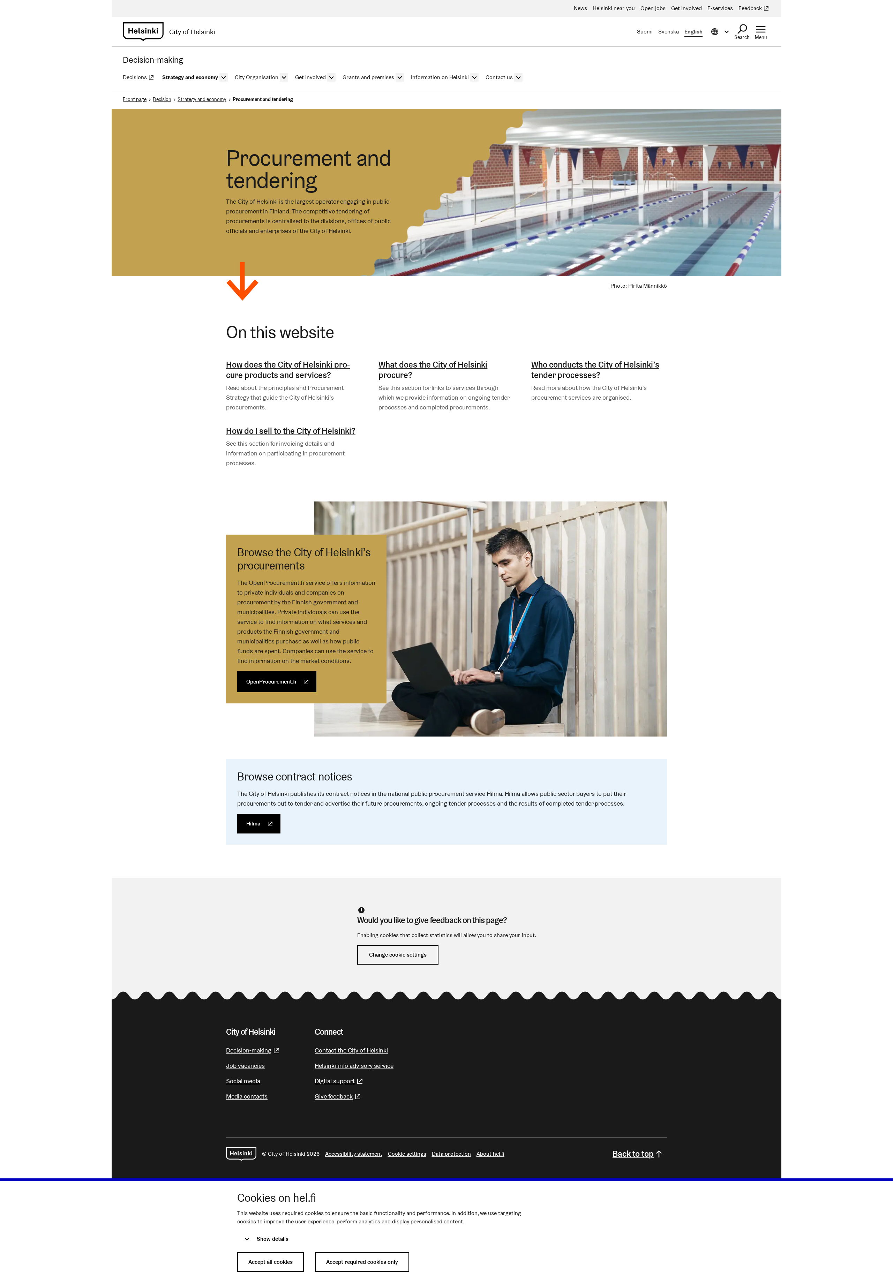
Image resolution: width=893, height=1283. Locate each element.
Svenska (668, 31)
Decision (162, 99)
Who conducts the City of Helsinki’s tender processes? (595, 369)
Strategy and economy (202, 99)
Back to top (633, 1153)
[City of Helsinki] (241, 1154)
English (693, 31)
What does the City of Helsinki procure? (432, 369)
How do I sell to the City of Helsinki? (290, 430)
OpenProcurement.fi (281, 681)
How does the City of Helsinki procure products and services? (288, 369)
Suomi (645, 31)
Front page (135, 99)
